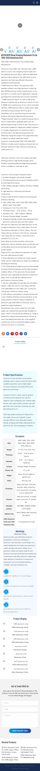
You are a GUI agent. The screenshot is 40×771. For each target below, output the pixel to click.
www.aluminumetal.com (25, 766)
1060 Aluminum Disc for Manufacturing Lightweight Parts (28, 756)
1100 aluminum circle (20, 635)
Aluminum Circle (9, 395)
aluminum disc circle (11, 308)
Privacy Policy (24, 768)
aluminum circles (31, 225)
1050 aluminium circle (20, 642)
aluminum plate (15, 266)
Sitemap (14, 768)
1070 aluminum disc (20, 665)
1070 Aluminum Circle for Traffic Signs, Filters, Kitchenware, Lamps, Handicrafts (10, 758)
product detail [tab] (20, 342)
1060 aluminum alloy (15, 108)
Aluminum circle (7, 141)
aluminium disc (19, 319)
